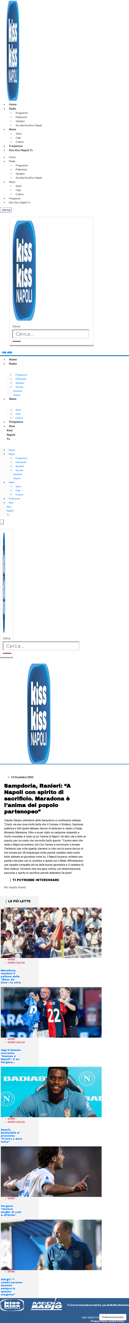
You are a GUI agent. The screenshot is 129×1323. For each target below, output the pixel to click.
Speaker (20, 121)
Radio (12, 108)
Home (13, 104)
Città (18, 137)
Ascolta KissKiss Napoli (29, 125)
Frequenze (16, 146)
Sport (19, 133)
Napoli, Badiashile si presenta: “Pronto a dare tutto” (11, 1135)
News (12, 129)
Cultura (20, 141)
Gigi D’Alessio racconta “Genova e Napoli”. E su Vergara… (11, 1056)
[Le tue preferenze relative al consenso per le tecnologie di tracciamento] (112, 1317)
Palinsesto (21, 117)
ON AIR (7, 352)
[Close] (51, 345)
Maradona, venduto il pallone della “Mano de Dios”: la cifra (11, 976)
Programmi (22, 112)
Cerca (16, 326)
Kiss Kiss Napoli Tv (21, 150)
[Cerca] (16, 341)
